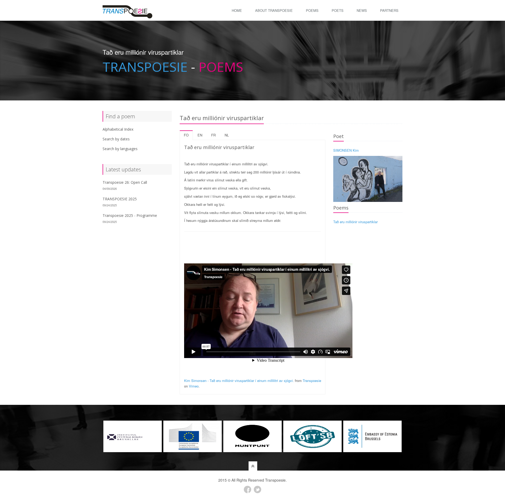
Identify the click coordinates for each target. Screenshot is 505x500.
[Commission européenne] (192, 436)
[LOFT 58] (312, 436)
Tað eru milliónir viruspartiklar (355, 221)
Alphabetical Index (118, 129)
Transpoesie (312, 380)
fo (186, 134)
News (362, 10)
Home (237, 10)
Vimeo (194, 386)
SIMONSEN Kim (346, 150)
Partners (389, 10)
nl (227, 134)
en (200, 134)
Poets (338, 10)
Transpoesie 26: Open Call (125, 182)
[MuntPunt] (252, 436)
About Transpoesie (274, 10)
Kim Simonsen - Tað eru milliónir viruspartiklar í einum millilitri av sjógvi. (239, 380)
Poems (312, 10)
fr (213, 134)
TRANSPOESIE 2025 (120, 198)
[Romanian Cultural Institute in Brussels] (132, 436)
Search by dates (116, 138)
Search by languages (120, 148)
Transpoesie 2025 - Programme (130, 215)
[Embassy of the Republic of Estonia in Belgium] (372, 436)
